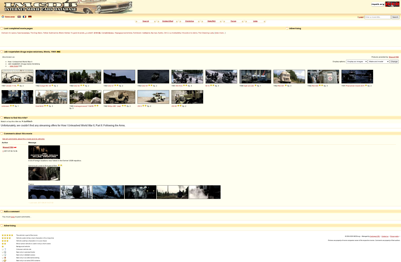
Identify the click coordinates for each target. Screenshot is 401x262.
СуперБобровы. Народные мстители (117, 33)
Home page (10, 16)
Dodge (42, 86)
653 (316, 86)
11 (13, 86)
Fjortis (160, 33)
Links (255, 21)
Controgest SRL (375, 236)
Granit (357, 86)
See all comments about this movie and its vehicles (23, 139)
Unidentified (167, 21)
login (13, 217)
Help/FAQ (212, 21)
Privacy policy (394, 236)
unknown (5, 106)
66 (79, 86)
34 (90, 106)
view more (14, 66)
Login (361, 17)
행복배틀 (97, 33)
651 (282, 86)
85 (93, 106)
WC (47, 86)
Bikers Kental (64, 33)
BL (15, 86)
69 (147, 86)
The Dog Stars (36, 33)
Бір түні (154, 33)
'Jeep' (118, 106)
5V (176, 106)
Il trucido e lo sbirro (189, 33)
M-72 (207, 86)
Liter (252, 86)
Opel (245, 86)
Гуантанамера (23, 33)
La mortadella (175, 33)
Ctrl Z (166, 33)
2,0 (249, 86)
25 (362, 86)
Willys (110, 106)
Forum (233, 21)
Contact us (385, 236)
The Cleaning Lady (206, 33)
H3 (180, 86)
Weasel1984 (394, 57)
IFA (177, 86)
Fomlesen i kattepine (141, 33)
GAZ (75, 86)
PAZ (279, 86)
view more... (220, 33)
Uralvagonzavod (80, 106)
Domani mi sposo (9, 33)
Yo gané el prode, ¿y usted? (82, 33)
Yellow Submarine (50, 33)
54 (50, 86)
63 (42, 106)
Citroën (9, 86)
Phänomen (350, 86)
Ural (37, 106)
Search (146, 21)
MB (114, 106)
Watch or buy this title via (11, 121)
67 (113, 86)
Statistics (189, 21)
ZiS (139, 106)
